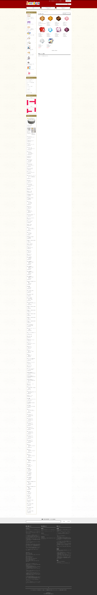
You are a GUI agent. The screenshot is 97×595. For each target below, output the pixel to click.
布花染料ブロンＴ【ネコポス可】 (29, 287)
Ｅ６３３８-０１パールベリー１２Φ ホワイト (31, 172)
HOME (33, 8)
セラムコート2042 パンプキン (30, 346)
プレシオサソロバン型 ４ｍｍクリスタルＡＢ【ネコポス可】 (49, 45)
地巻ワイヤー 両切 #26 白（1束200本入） (31, 314)
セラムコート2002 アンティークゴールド (31, 339)
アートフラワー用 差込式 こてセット (31, 333)
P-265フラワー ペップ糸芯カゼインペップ (30, 211)
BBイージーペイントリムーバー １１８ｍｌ (31, 362)
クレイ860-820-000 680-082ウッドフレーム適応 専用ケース (31, 460)
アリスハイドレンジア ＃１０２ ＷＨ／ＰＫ (30, 168)
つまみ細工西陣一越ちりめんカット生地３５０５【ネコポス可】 (30, 277)
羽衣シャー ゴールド (30, 395)
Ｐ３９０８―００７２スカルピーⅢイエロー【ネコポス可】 (30, 415)
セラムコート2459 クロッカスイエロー (31, 140)
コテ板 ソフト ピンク (30, 188)
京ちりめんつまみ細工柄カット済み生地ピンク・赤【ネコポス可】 (31, 482)
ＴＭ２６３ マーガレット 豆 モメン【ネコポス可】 (31, 214)
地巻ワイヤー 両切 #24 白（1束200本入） (31, 306)
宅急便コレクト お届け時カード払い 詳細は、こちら (47, 531)
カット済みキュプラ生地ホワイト (30, 500)
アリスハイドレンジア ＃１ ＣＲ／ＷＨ (30, 221)
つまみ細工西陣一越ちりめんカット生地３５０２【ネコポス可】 (30, 267)
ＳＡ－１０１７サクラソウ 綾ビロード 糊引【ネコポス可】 (31, 388)
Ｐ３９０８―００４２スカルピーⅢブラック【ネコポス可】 (30, 424)
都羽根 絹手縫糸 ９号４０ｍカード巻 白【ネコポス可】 (31, 372)
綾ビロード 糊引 (30, 191)
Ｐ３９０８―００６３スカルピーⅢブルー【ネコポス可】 (30, 441)
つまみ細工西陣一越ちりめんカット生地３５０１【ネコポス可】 (30, 262)
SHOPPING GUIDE (48, 8)
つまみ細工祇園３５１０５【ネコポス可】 (29, 478)
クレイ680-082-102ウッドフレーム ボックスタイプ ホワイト (31, 445)
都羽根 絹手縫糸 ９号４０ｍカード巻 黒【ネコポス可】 (31, 376)
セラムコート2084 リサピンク (30, 206)
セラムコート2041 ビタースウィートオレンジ (31, 343)
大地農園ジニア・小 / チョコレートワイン (32, 398)
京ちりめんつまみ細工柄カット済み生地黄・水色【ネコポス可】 (31, 487)
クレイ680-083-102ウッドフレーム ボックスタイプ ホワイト (31, 455)
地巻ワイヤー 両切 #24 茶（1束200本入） (31, 240)
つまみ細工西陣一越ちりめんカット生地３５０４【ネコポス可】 (30, 272)
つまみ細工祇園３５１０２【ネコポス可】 (29, 258)
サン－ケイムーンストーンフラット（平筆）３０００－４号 (30, 202)
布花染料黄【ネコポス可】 (29, 492)
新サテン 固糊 (29, 224)
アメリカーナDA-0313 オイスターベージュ (30, 465)
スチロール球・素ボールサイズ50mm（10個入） (30, 325)
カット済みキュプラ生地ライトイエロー (30, 504)
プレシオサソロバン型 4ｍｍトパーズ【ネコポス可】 (49, 23)
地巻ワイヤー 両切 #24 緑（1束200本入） (31, 310)
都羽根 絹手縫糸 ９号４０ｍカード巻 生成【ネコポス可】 (31, 380)
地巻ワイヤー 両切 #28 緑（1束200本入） (31, 321)
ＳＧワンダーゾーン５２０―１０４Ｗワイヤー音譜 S (30, 160)
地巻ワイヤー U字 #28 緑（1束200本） (30, 237)
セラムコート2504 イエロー (30, 251)
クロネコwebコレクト (43, 534)
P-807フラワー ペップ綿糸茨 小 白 (29, 355)
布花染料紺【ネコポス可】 (29, 496)
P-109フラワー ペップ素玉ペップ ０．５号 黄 (30, 351)
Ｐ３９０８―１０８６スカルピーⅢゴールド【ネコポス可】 (30, 432)
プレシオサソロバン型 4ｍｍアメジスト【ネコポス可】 (65, 34)
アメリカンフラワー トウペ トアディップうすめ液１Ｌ (31, 329)
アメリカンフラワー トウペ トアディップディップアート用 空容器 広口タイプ (31, 176)
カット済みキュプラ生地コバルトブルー (30, 291)
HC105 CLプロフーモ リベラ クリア (31, 144)
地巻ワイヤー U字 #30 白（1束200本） (30, 198)
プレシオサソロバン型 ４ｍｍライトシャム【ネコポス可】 (40, 34)
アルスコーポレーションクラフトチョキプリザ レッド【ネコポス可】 (32, 303)
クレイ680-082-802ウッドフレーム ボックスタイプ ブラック (31, 450)
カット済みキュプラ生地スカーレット (30, 294)
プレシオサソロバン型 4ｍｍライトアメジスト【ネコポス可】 (57, 34)
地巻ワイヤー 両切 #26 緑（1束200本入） (31, 317)
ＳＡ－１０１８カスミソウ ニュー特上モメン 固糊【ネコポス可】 (31, 392)
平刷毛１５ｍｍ (33, 133)
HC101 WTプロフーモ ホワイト (30, 180)
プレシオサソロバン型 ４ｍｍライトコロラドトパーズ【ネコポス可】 (42, 23)
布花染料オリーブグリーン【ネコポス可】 (30, 469)
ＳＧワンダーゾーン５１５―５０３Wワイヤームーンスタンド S (31, 164)
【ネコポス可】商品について (36, 571)
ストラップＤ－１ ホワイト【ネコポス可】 (30, 233)
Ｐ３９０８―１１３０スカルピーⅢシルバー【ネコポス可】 (30, 436)
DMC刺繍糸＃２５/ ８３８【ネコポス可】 (31, 402)
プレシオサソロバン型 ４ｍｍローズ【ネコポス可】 (65, 23)
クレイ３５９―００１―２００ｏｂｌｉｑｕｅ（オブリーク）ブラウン (31, 228)
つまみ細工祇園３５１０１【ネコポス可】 (29, 474)
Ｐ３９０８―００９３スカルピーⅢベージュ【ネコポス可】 (30, 419)
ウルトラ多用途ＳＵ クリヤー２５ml (30, 298)
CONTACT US (63, 8)
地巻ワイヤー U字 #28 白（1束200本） (30, 194)
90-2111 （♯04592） (30, 299)
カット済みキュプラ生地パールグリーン (30, 507)
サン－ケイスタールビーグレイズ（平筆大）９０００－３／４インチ (30, 152)
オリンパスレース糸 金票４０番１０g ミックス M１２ (31, 359)
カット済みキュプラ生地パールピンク (30, 511)
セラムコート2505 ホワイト (28, 132)
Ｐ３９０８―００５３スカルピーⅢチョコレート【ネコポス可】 (31, 428)
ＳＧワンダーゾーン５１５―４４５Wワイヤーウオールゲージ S (31, 185)
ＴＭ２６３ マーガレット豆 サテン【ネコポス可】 (31, 369)
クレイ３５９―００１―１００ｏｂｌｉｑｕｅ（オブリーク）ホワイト (31, 410)
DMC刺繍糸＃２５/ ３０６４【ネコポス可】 (31, 406)
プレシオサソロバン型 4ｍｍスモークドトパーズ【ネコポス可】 (57, 23)
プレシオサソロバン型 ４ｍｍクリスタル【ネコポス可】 (40, 45)
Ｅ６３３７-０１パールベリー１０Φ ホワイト (31, 136)
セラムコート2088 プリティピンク (30, 247)
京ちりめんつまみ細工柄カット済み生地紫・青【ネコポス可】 (31, 282)
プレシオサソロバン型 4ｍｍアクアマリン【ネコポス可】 (49, 34)
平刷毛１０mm (29, 156)
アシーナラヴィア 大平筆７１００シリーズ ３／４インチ (31, 148)
